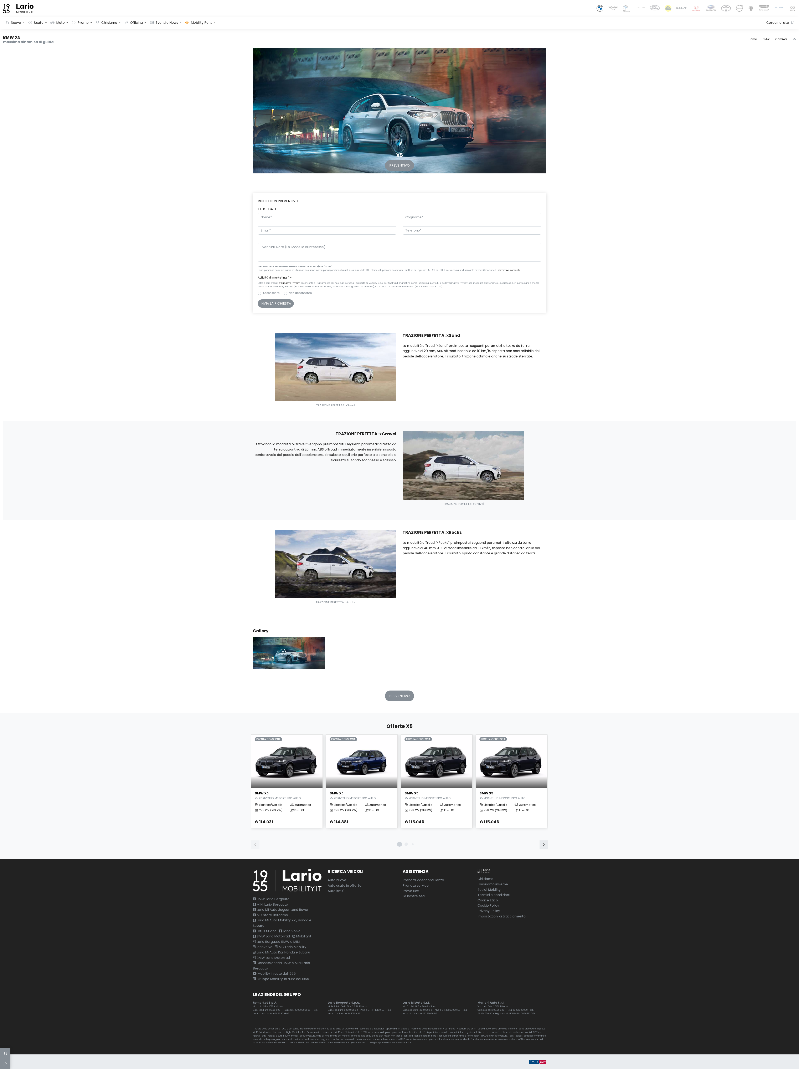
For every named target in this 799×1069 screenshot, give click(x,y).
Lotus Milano (266, 931)
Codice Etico (488, 900)
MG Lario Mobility (292, 947)
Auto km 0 (336, 891)
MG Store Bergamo (272, 915)
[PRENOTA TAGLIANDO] (5, 1064)
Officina (136, 22)
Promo (83, 22)
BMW (766, 39)
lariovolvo (264, 947)
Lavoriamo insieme (493, 884)
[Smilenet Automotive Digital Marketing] (537, 1062)
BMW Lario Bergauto (272, 899)
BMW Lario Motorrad (273, 936)
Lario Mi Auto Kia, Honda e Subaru (283, 952)
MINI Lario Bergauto (272, 904)
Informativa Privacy (289, 283)
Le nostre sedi (414, 896)
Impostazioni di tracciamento (502, 916)
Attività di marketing (273, 278)
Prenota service (416, 885)
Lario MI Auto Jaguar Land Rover (282, 909)
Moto (60, 22)
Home (753, 39)
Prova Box (411, 891)
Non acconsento (300, 293)
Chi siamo (109, 22)
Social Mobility (489, 889)
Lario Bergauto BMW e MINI (278, 941)
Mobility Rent (201, 22)
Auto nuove (337, 880)
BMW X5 (278, 795)
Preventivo (399, 165)
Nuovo (16, 22)
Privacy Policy (489, 910)
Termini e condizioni (494, 894)
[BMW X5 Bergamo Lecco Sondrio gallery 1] (289, 657)
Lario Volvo (291, 931)
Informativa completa (509, 270)
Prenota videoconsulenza (423, 880)
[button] (399, 277)
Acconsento (271, 293)
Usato (38, 22)
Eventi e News (167, 22)
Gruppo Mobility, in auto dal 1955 (282, 979)
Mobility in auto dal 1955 (276, 973)
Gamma (781, 39)
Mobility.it (303, 936)
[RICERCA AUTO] (5, 1053)
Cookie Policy (488, 905)
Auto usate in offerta (344, 885)
